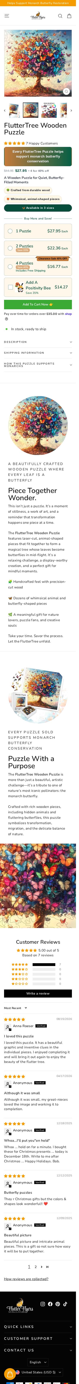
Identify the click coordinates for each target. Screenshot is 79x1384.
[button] (15, 143)
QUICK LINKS (19, 1326)
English (35, 1362)
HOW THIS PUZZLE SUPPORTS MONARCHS (29, 365)
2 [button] (36, 1267)
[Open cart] (10, 1374)
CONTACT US (19, 1350)
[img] (14, 1019)
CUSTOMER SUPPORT (28, 1338)
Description (15, 342)
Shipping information (24, 353)
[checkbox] (38, 287)
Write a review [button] (38, 993)
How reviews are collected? (26, 1279)
